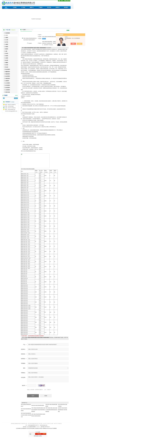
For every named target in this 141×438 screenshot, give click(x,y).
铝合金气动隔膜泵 (53, 428)
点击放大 (30, 43)
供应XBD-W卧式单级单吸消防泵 (37, 405)
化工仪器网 (29, 426)
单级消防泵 (41, 335)
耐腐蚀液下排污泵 (25, 428)
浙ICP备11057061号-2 (45, 426)
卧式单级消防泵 (31, 335)
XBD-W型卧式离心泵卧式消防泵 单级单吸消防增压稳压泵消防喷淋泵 (51, 409)
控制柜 (6, 35)
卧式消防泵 (37, 335)
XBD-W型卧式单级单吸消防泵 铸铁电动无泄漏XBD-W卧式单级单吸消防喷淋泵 (38, 409)
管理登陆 (33, 426)
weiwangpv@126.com (32, 425)
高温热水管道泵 (39, 428)
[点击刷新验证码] (41, 385)
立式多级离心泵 (19, 428)
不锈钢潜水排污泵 (45, 428)
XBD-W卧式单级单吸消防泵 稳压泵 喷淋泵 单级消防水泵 (26, 415)
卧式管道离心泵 (33, 428)
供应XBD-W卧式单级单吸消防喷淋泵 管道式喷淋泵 (62, 409)
